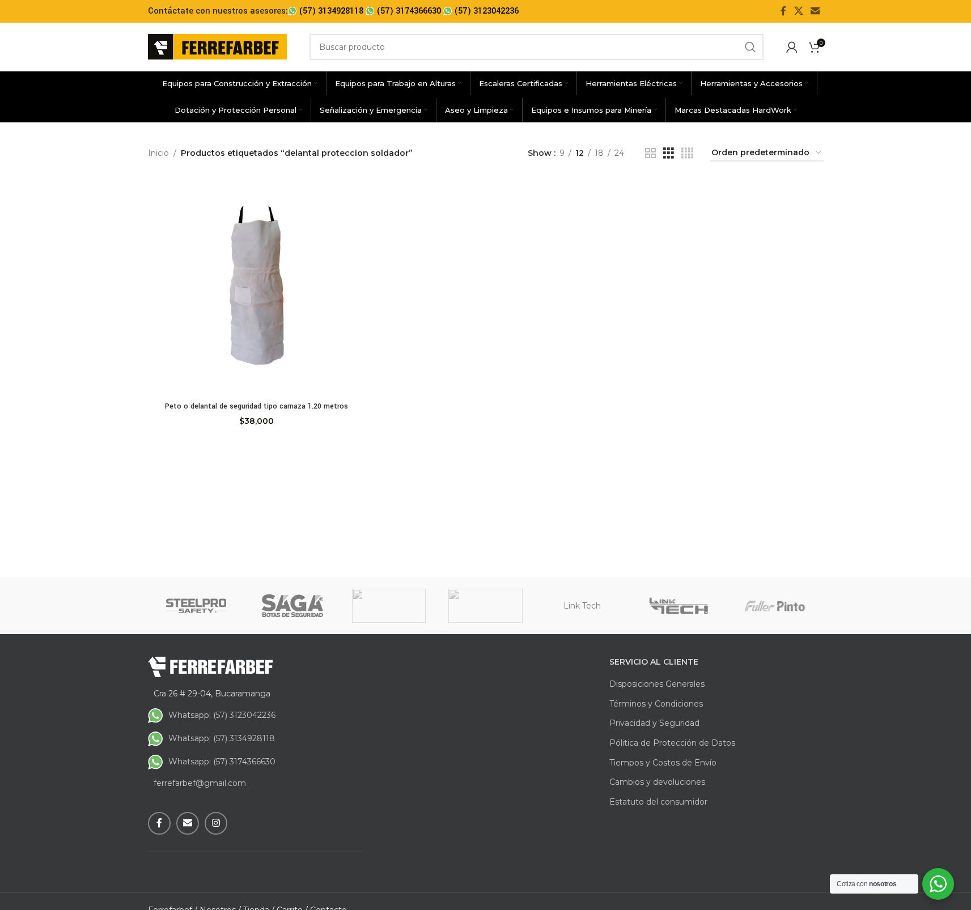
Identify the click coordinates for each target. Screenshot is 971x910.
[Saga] (292, 605)
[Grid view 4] (687, 153)
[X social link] (798, 11)
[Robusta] (389, 605)
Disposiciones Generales (657, 684)
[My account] (792, 47)
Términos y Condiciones (656, 704)
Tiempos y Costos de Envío (662, 763)
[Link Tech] (678, 605)
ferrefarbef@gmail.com (200, 783)
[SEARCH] (750, 47)
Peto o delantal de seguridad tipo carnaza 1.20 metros (256, 406)
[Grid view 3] (668, 153)
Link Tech (582, 606)
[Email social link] (815, 11)
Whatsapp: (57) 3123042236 (221, 715)
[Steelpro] (196, 605)
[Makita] (485, 605)
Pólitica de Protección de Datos (672, 743)
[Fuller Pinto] (775, 605)
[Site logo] (217, 46)
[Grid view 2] (650, 153)
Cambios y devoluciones (657, 782)
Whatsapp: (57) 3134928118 (221, 738)
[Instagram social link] (216, 823)
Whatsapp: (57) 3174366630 (221, 761)
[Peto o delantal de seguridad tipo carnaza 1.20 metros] (257, 287)
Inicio (158, 153)
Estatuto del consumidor (658, 802)
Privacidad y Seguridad (654, 723)
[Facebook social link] (783, 11)
